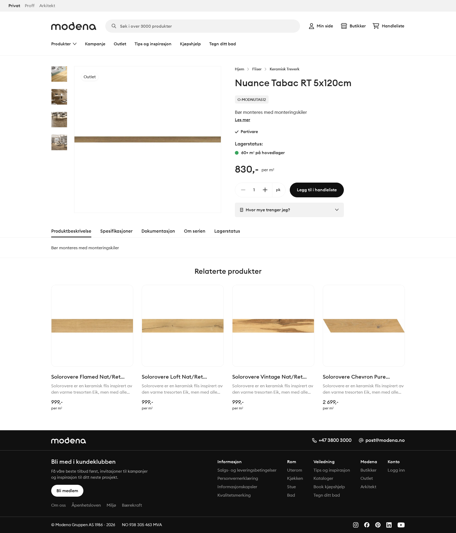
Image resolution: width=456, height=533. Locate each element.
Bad (291, 495)
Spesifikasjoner (116, 231)
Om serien (194, 231)
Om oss (58, 505)
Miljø (111, 505)
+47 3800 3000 (335, 440)
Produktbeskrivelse (71, 231)
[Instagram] (355, 525)
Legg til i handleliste (317, 189)
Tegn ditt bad (222, 43)
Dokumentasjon (158, 231)
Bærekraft (132, 505)
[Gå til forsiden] (73, 26)
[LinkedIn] (389, 525)
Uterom (294, 470)
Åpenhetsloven (86, 505)
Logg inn (396, 470)
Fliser (257, 69)
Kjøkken (295, 478)
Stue (291, 486)
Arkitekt (47, 5)
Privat (14, 5)
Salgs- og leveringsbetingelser (247, 470)
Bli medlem (67, 490)
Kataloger (323, 478)
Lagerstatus (227, 231)
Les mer (242, 119)
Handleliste (393, 25)
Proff (30, 5)
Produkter (61, 43)
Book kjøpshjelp (329, 486)
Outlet (120, 43)
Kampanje (95, 43)
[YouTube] (401, 525)
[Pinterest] (378, 525)
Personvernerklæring (237, 478)
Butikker (358, 25)
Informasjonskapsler (237, 486)
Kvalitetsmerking (234, 495)
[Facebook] (366, 524)
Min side (325, 25)
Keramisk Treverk (285, 69)
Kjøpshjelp (190, 43)
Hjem (239, 69)
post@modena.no (385, 440)
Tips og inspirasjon (153, 43)
